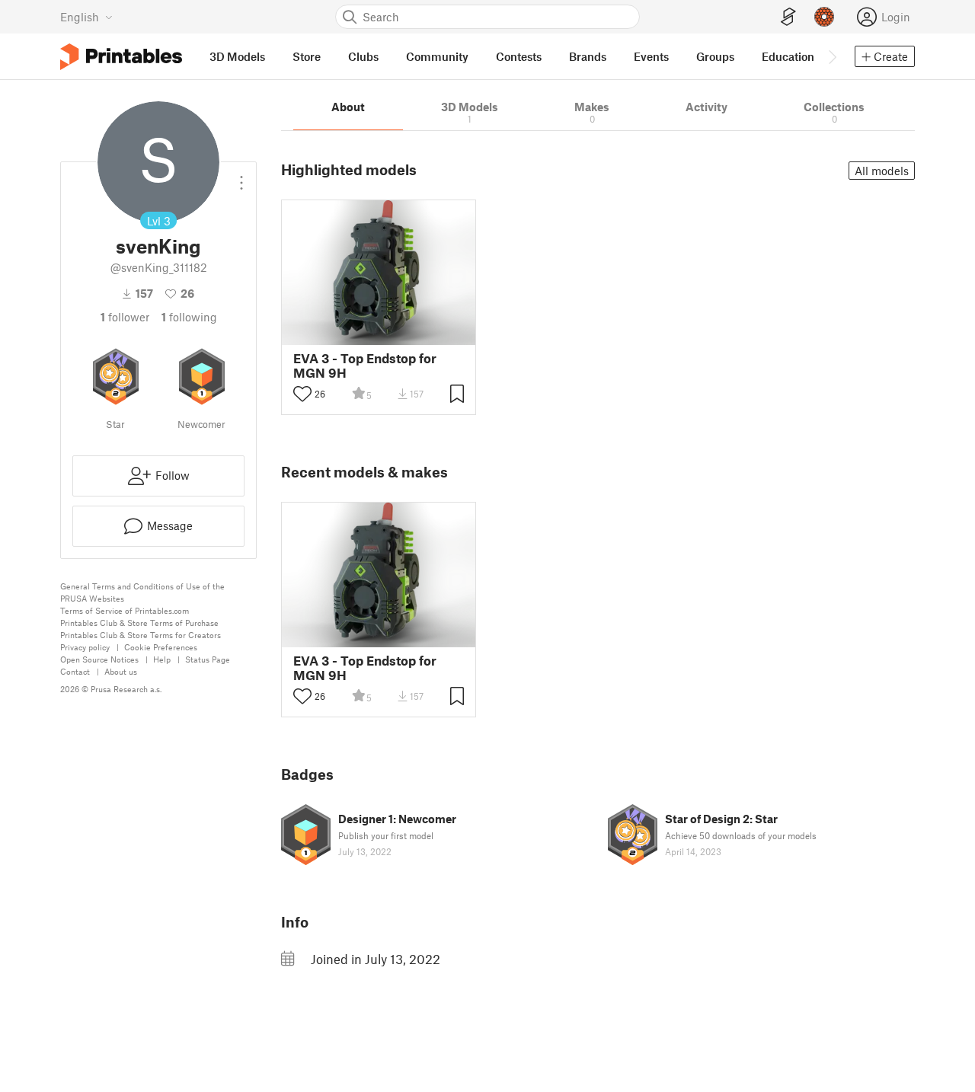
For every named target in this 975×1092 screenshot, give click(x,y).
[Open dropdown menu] (241, 176)
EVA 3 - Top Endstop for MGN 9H (364, 365)
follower (125, 317)
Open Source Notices (99, 659)
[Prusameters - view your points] (824, 17)
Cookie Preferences (160, 647)
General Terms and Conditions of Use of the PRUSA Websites (142, 592)
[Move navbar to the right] (832, 56)
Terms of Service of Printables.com (124, 610)
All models (882, 170)
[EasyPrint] (788, 17)
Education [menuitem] (788, 56)
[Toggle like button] (302, 394)
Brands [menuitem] (587, 56)
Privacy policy (85, 647)
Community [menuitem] (437, 56)
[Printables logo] (121, 56)
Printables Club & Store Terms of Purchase (139, 622)
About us (120, 671)
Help (162, 659)
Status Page (207, 659)
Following (189, 317)
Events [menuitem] (651, 56)
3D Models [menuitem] (237, 56)
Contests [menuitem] (519, 56)
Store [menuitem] (306, 56)
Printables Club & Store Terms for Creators (140, 635)
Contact (75, 671)
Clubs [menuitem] (363, 56)
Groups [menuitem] (715, 56)
